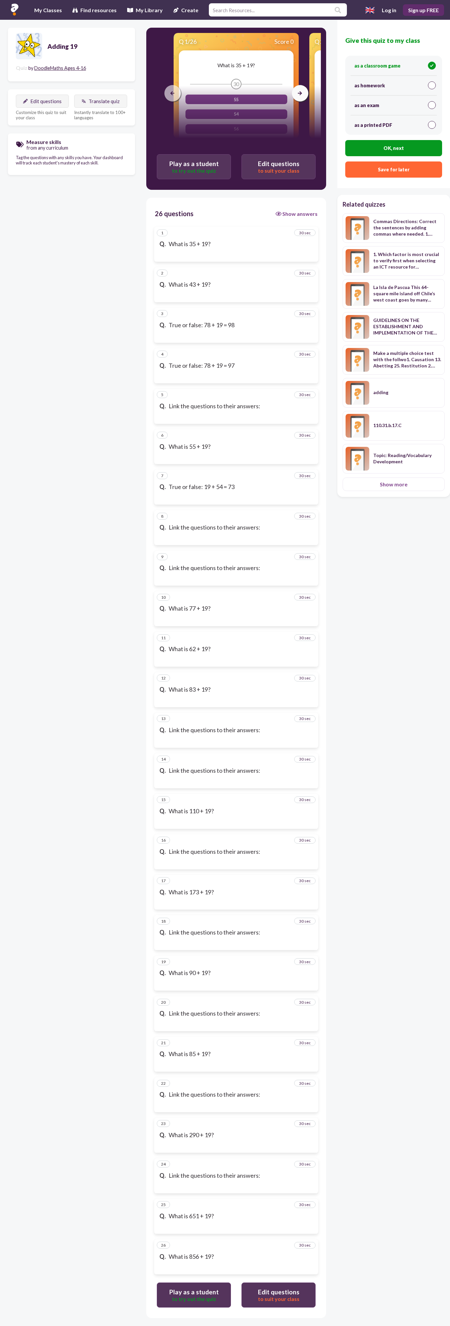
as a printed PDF (373, 125)
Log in (389, 10)
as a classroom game (377, 66)
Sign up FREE (423, 10)
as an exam (366, 105)
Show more (394, 484)
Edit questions (46, 101)
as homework (369, 85)
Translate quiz (104, 101)
